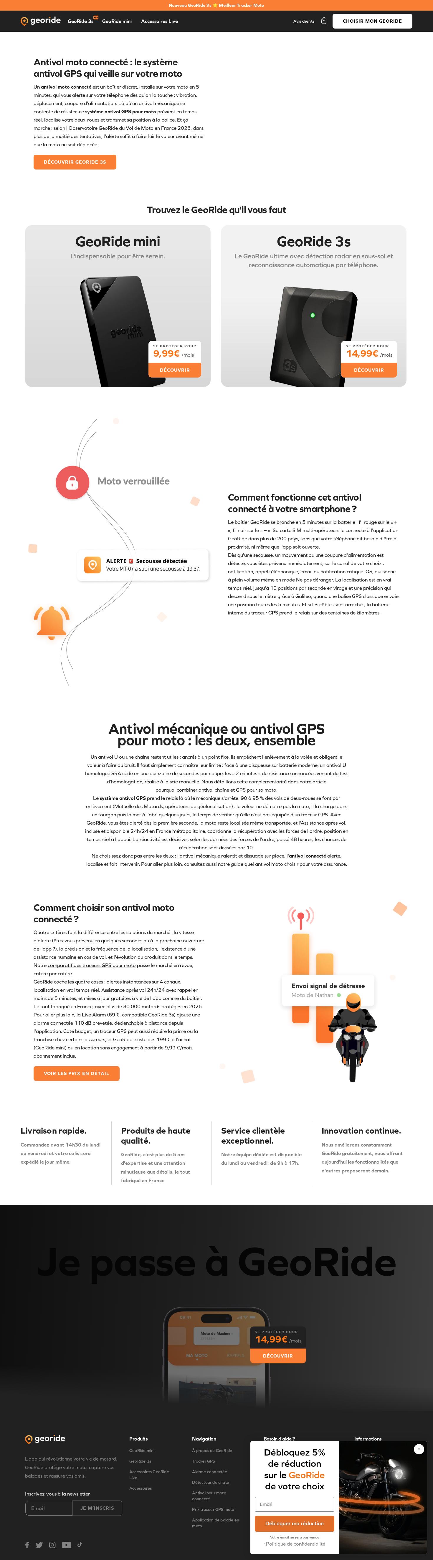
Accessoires (140, 1488)
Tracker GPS (203, 1461)
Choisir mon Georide (372, 21)
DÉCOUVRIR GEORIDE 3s (75, 162)
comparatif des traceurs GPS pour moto (92, 965)
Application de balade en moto (215, 1523)
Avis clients (303, 21)
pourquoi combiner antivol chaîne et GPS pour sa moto (216, 790)
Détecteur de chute (210, 1482)
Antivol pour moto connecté (209, 1496)
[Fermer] (419, 1449)
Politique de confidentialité (295, 1544)
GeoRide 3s (80, 21)
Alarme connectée (209, 1471)
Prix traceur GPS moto (213, 1509)
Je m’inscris (97, 1508)
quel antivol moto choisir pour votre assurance (295, 864)
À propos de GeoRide (212, 1450)
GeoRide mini (117, 21)
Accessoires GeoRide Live (149, 1474)
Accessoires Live (159, 21)
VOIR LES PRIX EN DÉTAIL (76, 1073)
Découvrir (278, 1356)
